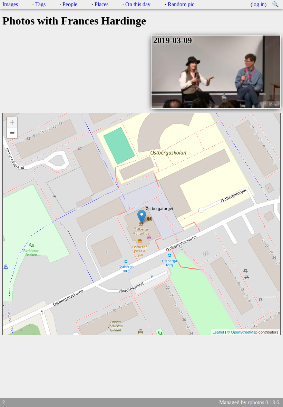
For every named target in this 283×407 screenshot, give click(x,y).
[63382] (141, 217)
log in (258, 4)
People (69, 4)
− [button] (12, 133)
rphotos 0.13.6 (263, 402)
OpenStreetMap (244, 332)
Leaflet (218, 332)
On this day (137, 4)
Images (10, 4)
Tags (40, 4)
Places (101, 4)
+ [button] (12, 122)
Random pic (181, 4)
